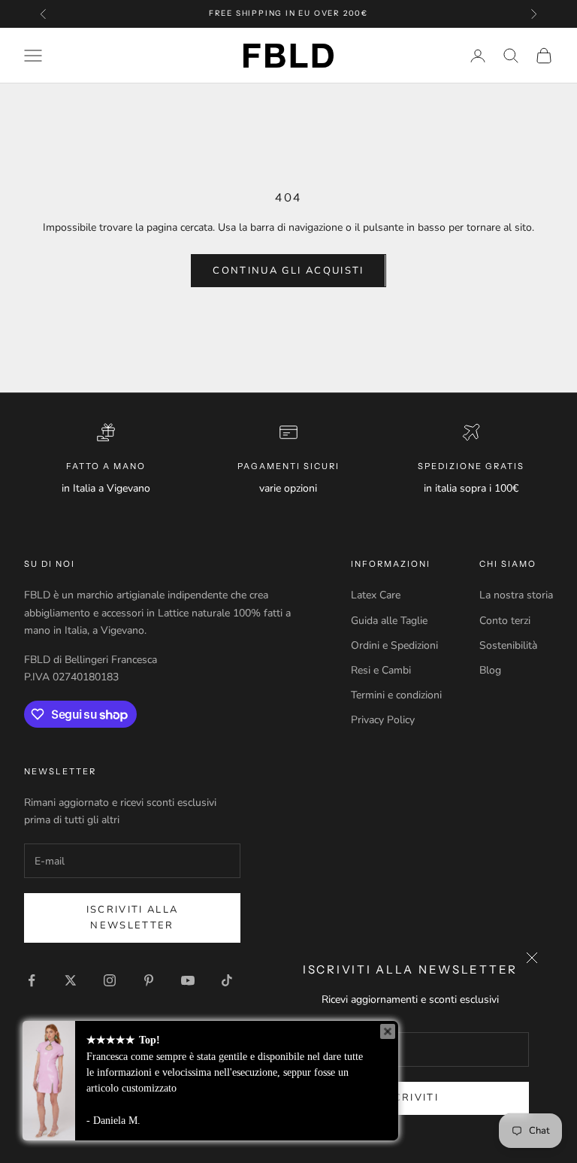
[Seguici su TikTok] (226, 980)
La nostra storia (516, 595)
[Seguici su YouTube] (187, 980)
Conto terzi (504, 620)
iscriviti (410, 1097)
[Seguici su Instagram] (109, 980)
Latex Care (375, 595)
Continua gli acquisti (288, 270)
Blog (490, 670)
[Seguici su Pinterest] (148, 980)
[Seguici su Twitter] (70, 980)
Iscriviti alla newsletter (132, 917)
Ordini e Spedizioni (394, 645)
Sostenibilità (508, 645)
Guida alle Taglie (389, 620)
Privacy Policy (383, 720)
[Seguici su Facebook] (31, 980)
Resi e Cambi (381, 670)
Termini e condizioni (396, 695)
